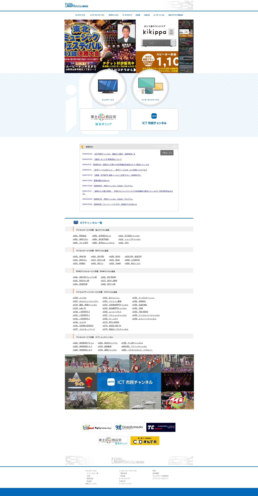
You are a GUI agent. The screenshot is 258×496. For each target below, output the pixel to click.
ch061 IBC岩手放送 (100, 239)
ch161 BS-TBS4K (108, 277)
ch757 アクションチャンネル (115, 315)
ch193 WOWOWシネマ (82, 350)
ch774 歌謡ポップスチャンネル (115, 329)
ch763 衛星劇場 (104, 346)
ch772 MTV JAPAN (111, 322)
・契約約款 (89, 478)
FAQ (154, 471)
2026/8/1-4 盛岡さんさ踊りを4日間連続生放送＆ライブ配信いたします (121, 165)
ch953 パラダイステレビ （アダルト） (137, 350)
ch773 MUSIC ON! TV (112, 326)
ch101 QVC (124, 243)
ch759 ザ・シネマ (110, 319)
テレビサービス (91, 471)
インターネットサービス (128, 471)
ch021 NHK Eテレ (80, 239)
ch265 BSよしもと (133, 263)
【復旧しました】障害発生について (108, 159)
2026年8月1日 (87, 164)
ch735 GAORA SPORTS (83, 326)
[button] (69, 46)
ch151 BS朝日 (79, 263)
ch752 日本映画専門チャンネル (115, 305)
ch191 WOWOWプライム (83, 343)
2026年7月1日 (87, 191)
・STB (87, 476)
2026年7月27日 (87, 175)
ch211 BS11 (114, 260)
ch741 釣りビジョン (111, 298)
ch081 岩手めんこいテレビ (103, 243)
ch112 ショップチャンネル (130, 239)
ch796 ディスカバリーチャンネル (146, 315)
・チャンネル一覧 (91, 473)
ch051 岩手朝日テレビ (101, 236)
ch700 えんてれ (79, 298)
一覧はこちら (167, 153)
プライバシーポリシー (161, 478)
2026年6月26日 (87, 199)
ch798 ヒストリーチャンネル (144, 319)
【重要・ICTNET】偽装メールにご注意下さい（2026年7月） (117, 175)
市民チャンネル (91, 484)
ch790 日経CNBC (139, 305)
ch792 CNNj (137, 308)
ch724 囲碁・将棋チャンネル (85, 305)
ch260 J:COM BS (132, 260)
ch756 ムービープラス (112, 312)
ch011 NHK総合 (79, 236)
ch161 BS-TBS (97, 256)
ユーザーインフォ (125, 484)
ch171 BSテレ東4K (109, 281)
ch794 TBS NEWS (140, 312)
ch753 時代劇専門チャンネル (115, 308)
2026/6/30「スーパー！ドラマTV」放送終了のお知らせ (115, 204)
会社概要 (156, 473)
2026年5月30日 (87, 204)
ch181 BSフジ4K (108, 284)
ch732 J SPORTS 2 (81, 319)
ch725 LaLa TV (79, 308)
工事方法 (122, 481)
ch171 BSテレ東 (98, 260)
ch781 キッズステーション (143, 298)
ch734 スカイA (79, 322)
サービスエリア (124, 478)
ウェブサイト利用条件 (161, 476)
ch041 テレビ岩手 (80, 243)
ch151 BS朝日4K (80, 284)
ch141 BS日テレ (80, 260)
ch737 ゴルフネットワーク (84, 329)
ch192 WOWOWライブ (82, 346)
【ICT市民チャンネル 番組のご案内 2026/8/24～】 (115, 154)
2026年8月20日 (87, 159)
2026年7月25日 (87, 180)
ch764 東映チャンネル (107, 350)
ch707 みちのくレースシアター (86, 301)
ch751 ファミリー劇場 (112, 301)
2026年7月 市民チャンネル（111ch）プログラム (113, 199)
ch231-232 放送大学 (133, 256)
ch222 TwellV (115, 263)
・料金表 (88, 481)
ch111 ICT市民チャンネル (129, 236)
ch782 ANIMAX (139, 301)
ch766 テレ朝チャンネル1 (132, 343)
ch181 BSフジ (97, 263)
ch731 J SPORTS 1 (81, 315)
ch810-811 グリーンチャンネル (134, 346)
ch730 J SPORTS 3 (81, 312)
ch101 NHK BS (79, 256)
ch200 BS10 (114, 256)
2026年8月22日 (87, 154)
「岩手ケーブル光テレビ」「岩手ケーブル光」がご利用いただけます (120, 170)
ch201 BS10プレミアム (107, 343)
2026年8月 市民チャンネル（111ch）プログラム (113, 186)
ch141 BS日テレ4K (81, 281)
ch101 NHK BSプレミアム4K (85, 277)
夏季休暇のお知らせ (102, 181)
